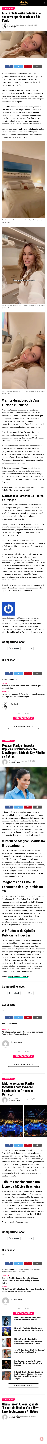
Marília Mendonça (10, 1271)
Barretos (29, 1269)
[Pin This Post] (28, 66)
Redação (14, 27)
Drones (37, 1269)
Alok (21, 1269)
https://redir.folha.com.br (18, 976)
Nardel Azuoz (15, 762)
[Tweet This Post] (18, 66)
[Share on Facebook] (9, 66)
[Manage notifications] (41, 1439)
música (22, 1271)
